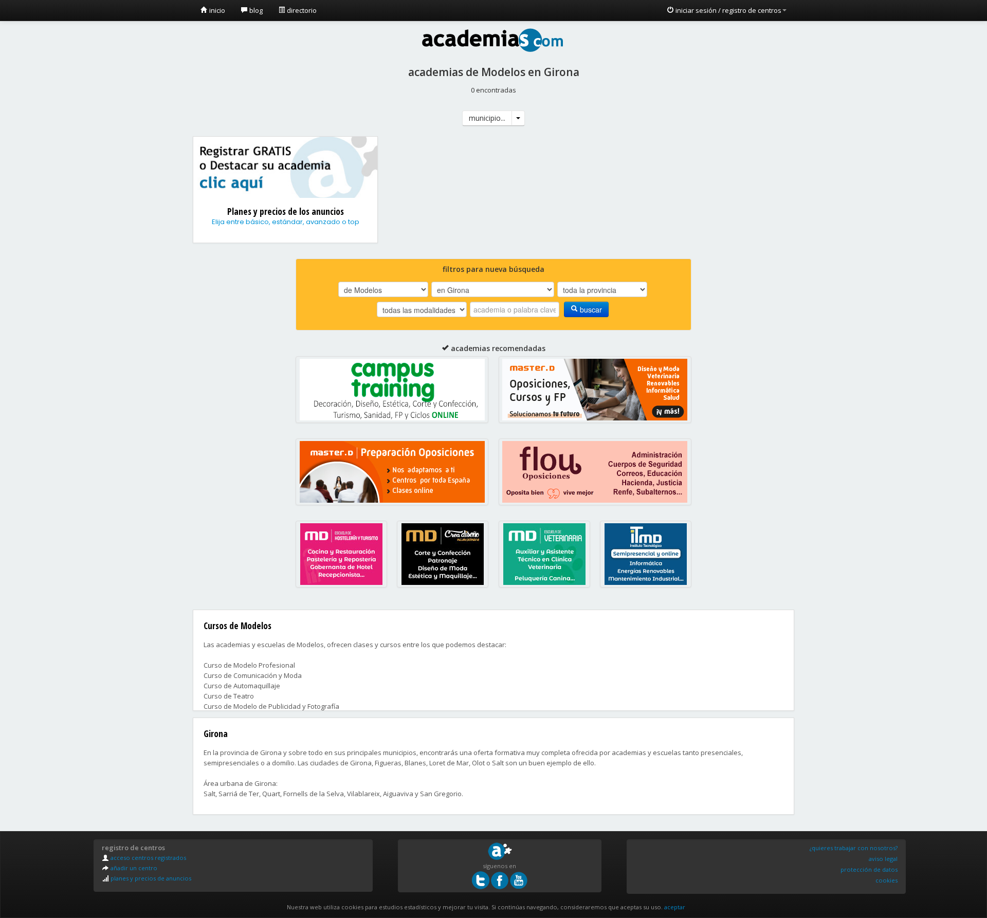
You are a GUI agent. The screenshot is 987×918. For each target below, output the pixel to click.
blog (255, 10)
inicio (216, 10)
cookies (886, 880)
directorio (301, 10)
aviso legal (883, 858)
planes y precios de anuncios (150, 878)
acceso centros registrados (147, 857)
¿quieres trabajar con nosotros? (854, 848)
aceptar (674, 907)
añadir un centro (133, 868)
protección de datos (869, 869)
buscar (590, 309)
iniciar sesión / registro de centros (727, 10)
